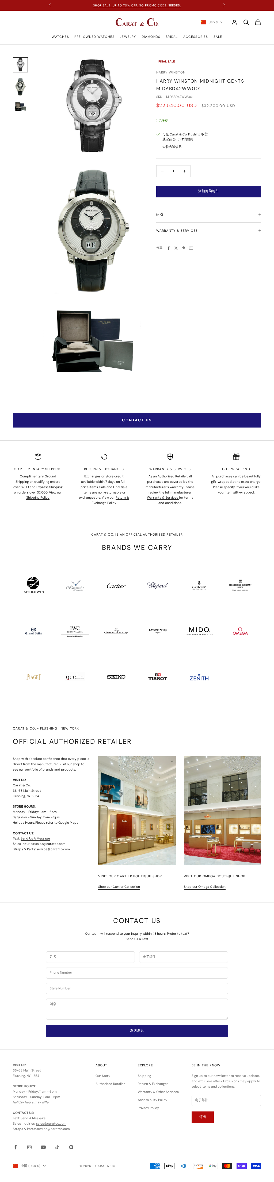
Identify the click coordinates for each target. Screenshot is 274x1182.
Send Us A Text (137, 939)
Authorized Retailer (110, 1084)
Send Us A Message (35, 838)
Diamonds (151, 37)
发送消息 (137, 1031)
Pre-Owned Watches (94, 37)
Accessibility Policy (152, 1100)
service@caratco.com (53, 849)
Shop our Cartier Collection (119, 887)
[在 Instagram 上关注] (29, 1147)
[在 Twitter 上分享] (176, 248)
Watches (60, 37)
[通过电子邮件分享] (191, 248)
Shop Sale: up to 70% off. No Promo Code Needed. (137, 5)
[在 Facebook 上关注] (15, 1147)
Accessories (195, 37)
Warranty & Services (163, 497)
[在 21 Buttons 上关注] (71, 1147)
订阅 (202, 1117)
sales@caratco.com (50, 844)
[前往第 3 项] (20, 106)
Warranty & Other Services (158, 1092)
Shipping (144, 1076)
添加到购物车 (208, 191)
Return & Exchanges (153, 1084)
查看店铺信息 (172, 147)
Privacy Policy (148, 1108)
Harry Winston (171, 72)
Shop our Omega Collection (205, 887)
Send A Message (33, 1118)
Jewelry (128, 37)
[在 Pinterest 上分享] (183, 248)
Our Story (103, 1076)
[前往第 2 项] (20, 87)
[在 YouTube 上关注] (43, 1147)
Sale (218, 37)
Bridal (172, 37)
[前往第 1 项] (20, 64)
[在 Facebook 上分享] (168, 248)
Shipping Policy (38, 497)
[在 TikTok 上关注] (57, 1147)
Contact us (137, 420)
